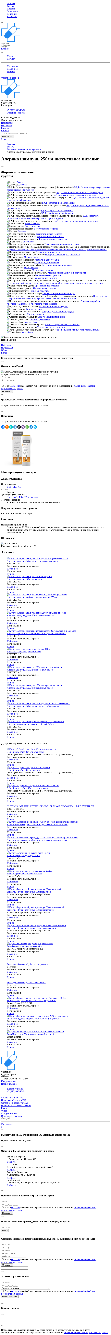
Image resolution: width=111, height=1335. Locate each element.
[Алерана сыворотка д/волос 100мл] (29, 649)
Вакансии (12, 16)
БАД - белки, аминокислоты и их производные (80, 192)
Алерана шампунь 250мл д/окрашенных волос (30, 688)
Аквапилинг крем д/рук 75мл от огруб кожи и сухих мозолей (37, 840)
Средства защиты (35, 314)
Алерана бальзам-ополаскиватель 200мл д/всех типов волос (36, 633)
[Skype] (35, 427)
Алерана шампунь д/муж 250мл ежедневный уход (31, 615)
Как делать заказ (9, 1081)
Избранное (12, 69)
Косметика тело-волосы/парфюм (23, 149)
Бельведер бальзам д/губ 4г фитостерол (26, 982)
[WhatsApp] (27, 427)
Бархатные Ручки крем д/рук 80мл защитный (29, 892)
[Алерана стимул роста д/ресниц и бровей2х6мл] (35, 721)
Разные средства (34, 309)
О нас (4, 1111)
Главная (11, 3)
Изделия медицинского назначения (62, 244)
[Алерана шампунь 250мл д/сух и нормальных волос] (37, 558)
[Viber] (23, 427)
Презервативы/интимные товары (58, 293)
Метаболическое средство (48, 275)
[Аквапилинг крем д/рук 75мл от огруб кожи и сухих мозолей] (42, 837)
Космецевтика (31, 267)
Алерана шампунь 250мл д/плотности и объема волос (33, 706)
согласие (15, 386)
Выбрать (11, 1162)
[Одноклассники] (7, 427)
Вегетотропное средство (46, 228)
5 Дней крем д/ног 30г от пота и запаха (26, 752)
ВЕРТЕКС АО (14, 487)
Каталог (11, 59)
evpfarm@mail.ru (15, 1089)
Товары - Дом (30, 322)
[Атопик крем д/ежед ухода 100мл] (28, 853)
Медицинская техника (43, 270)
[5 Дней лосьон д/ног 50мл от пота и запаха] (33, 785)
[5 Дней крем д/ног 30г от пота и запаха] (31, 749)
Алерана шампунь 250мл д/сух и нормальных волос (32, 561)
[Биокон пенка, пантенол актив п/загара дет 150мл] (36, 998)
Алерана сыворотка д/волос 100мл (24, 651)
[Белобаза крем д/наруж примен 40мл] (30, 943)
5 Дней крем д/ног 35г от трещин (23, 770)
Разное (19, 182)
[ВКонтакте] (3, 427)
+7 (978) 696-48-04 (16, 110)
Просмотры (12, 66)
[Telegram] (15, 427)
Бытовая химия (32, 226)
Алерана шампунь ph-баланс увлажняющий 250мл (32, 597)
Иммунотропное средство (48, 252)
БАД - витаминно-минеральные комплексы (74, 195)
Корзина (11, 71)
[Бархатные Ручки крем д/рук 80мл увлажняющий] (36, 925)
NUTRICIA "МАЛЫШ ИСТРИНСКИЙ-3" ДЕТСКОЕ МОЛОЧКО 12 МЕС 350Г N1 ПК (50, 806)
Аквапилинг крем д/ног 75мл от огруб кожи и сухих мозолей (37, 824)
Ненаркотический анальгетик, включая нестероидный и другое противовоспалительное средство (55, 283)
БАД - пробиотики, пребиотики (57, 213)
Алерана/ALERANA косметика (22, 497)
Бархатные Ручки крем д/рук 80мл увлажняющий (31, 928)
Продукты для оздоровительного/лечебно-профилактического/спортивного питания (57, 297)
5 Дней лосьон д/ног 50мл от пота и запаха (28, 788)
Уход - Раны (27, 332)
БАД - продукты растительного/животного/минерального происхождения (53, 217)
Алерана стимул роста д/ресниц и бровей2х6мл (30, 724)
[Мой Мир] (31, 427)
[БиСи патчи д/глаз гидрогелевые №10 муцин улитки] (38, 1016)
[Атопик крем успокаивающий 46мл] (29, 871)
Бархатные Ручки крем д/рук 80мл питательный (30, 910)
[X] (19, 427)
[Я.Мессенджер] (11, 427)
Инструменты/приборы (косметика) (62, 254)
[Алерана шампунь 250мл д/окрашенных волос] (35, 685)
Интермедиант (31, 257)
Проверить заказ (9, 1084)
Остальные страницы (11, 1116)
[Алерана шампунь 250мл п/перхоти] (29, 576)
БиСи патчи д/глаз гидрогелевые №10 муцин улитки (33, 1018)
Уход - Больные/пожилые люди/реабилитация (77, 329)
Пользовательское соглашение (16, 1105)
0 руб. (4, 139)
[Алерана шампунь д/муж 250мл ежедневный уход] (36, 613)
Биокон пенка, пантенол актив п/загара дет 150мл (31, 1000)
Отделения (12, 11)
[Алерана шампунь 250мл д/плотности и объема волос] (38, 703)
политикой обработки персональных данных (86, 1332)
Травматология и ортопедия (51, 327)
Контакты (12, 14)
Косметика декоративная (46, 262)
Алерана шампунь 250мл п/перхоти (24, 579)
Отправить (7, 391)
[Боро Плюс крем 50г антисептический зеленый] (35, 1031)
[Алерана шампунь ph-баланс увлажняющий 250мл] (37, 594)
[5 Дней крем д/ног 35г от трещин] (28, 767)
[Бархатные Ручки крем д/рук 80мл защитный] (34, 889)
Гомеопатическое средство (49, 234)
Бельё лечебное (32, 223)
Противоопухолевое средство (53, 306)
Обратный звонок (10, 78)
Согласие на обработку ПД (14, 1103)
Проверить (7, 1213)
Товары (10, 6)
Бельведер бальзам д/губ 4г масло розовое (27, 964)
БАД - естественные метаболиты (58, 203)
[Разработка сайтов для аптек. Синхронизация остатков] (5, 1119)
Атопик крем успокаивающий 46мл (24, 873)
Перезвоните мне (9, 1297)
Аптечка (22, 184)
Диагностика (29, 241)
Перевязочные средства (44, 288)
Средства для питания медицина (58, 311)
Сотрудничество (9, 1113)
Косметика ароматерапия (47, 260)
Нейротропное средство (45, 278)
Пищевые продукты (39, 291)
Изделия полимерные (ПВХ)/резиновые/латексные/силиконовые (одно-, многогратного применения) (57, 249)
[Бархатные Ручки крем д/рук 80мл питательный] (35, 907)
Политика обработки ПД (13, 1100)
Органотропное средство (47, 285)
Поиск (10, 56)
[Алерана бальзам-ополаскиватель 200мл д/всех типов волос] (41, 631)
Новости (11, 8)
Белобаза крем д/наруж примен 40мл (25, 946)
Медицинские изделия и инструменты (67, 273)
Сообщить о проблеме (12, 1097)
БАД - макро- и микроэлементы (57, 210)
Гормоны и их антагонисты (50, 236)
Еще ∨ (4, 1108)
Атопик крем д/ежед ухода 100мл (23, 855)
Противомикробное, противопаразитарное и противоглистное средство (54, 302)
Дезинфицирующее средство (52, 239)
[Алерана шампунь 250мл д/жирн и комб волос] (35, 667)
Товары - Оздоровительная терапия (62, 324)
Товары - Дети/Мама (40, 319)
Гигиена (22, 231)
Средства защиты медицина (51, 317)
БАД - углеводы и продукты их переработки (76, 221)
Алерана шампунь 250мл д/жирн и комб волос (30, 670)
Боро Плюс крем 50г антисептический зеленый (30, 1034)
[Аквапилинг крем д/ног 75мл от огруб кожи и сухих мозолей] (42, 822)
